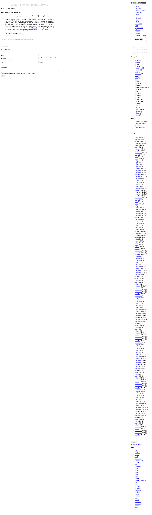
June (136, 145)
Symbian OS (139, 28)
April (136, 147)
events (137, 70)
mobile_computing (140, 87)
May (136, 161)
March (137, 164)
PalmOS (138, 20)
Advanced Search (136, 444)
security (137, 101)
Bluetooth (138, 18)
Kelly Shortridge (140, 127)
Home (137, 6)
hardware (138, 74)
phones (137, 95)
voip (136, 105)
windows (138, 111)
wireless (137, 113)
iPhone (137, 30)
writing (137, 115)
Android (137, 32)
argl (136, 64)
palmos (137, 93)
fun (136, 72)
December (138, 170)
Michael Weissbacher (141, 121)
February (138, 137)
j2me (136, 78)
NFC (136, 26)
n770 (136, 89)
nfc (136, 91)
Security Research (141, 35)
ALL (136, 451)
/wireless (6, 39)
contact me (138, 12)
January (137, 141)
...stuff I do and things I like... (29, 4)
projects (137, 99)
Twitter (137, 14)
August (137, 139)
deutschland (139, 68)
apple (137, 62)
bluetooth (138, 66)
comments (12, 39)
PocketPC (138, 24)
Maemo (137, 34)
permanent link (20, 39)
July (136, 157)
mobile (137, 85)
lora (136, 80)
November (138, 143)
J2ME (137, 22)
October (137, 151)
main (136, 82)
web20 (137, 107)
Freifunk (34, 28)
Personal (138, 8)
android (137, 60)
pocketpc (138, 97)
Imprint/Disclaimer (140, 10)
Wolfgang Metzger (140, 123)
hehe (136, 76)
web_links (138, 109)
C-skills (137, 125)
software (138, 103)
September (138, 153)
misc (136, 83)
